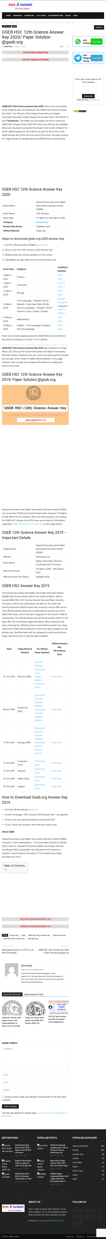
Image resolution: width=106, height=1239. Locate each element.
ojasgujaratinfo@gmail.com (52, 1220)
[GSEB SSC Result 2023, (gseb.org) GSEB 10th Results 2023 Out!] (35, 1007)
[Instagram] (87, 1210)
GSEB (14, 26)
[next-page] (8, 1031)
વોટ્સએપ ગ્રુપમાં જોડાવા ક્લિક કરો (35, 919)
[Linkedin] (94, 1210)
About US (70, 1236)
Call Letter (41, 15)
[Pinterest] (87, 1217)
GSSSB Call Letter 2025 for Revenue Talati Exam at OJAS (23, 1176)
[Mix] (75, 1217)
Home (4, 22)
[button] (100, 15)
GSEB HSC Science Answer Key (14, 939)
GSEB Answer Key (59, 935)
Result (68, 15)
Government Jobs (55, 15)
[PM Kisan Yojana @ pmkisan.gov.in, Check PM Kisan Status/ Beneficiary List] (42, 1148)
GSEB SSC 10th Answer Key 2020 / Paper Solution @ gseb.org (53, 951)
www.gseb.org (33, 939)
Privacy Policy (92, 1236)
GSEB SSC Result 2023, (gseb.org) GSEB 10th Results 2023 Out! (34, 1020)
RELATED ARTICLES (12, 995)
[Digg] (75, 1210)
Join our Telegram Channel (35, 59)
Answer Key (29, 15)
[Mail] (100, 1210)
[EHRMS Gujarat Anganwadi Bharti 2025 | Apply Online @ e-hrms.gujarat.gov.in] (42, 1176)
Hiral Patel (8, 46)
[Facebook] (81, 1210)
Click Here (57, 676)
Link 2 (60, 286)
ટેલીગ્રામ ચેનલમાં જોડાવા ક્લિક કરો (35, 926)
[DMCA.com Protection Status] (79, 111)
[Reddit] (94, 1217)
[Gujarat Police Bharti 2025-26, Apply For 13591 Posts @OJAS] (7, 1165)
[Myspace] (81, 1217)
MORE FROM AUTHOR (33, 995)
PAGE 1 (61, 309)
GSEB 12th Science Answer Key (27, 524)
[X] (81, 1223)
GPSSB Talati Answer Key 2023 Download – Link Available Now (57, 1019)
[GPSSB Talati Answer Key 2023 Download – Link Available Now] (58, 1007)
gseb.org (43, 245)
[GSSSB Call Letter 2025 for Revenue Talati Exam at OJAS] (7, 1176)
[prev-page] (3, 1031)
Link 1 (60, 283)
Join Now (97, 41)
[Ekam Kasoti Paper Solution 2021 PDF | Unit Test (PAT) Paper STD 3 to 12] (42, 1165)
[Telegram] (100, 1217)
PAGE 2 (61, 313)
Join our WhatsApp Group (35, 52)
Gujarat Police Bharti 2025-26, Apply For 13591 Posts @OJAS (23, 1163)
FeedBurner (94, 99)
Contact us (80, 1236)
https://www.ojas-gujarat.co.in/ (32, 970)
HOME (8, 15)
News (75, 15)
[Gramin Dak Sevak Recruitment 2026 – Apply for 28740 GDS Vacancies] (7, 1148)
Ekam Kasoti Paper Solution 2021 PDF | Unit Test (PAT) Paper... (59, 1163)
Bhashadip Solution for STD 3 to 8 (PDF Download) (17, 951)
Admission (17, 15)
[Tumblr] (75, 1223)
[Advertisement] (71, 6)
